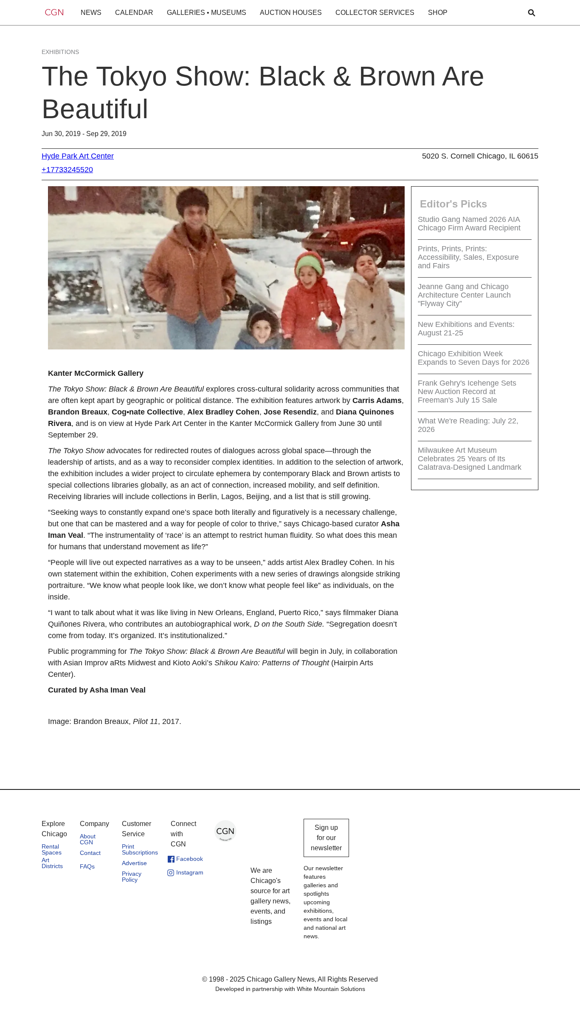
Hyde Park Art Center (78, 156)
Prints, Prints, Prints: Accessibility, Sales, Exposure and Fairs (468, 257)
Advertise (134, 863)
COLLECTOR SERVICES (374, 12)
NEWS (91, 12)
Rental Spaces (52, 849)
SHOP (438, 12)
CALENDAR (134, 12)
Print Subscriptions (140, 849)
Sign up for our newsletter (326, 838)
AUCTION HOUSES (291, 12)
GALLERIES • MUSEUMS (206, 12)
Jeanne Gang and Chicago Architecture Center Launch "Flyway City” (464, 295)
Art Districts (52, 863)
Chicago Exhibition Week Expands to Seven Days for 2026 (473, 357)
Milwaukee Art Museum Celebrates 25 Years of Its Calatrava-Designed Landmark (469, 458)
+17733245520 (67, 169)
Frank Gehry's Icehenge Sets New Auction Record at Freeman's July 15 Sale (467, 391)
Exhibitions (60, 51)
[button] (91, 13)
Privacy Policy (131, 877)
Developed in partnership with (290, 988)
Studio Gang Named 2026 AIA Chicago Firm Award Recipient (469, 223)
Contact (90, 853)
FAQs (87, 866)
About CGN (88, 839)
